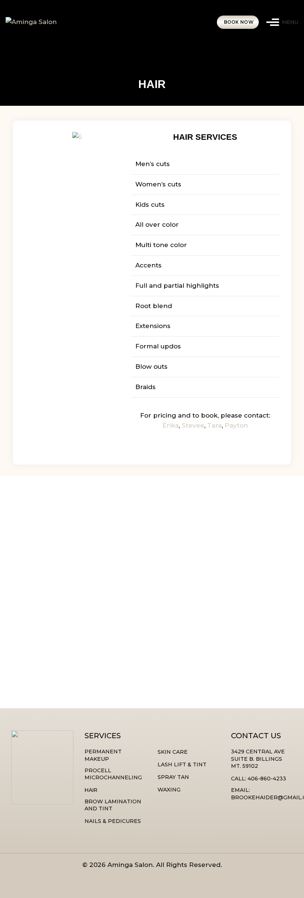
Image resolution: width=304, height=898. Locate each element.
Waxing (169, 789)
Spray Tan (173, 777)
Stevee (193, 425)
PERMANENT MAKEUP (103, 755)
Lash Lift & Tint (182, 764)
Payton (236, 425)
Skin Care (173, 752)
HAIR (91, 790)
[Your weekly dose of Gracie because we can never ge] (38, 666)
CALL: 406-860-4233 (258, 778)
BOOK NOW (239, 22)
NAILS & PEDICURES (113, 821)
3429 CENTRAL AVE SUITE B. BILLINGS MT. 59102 (258, 758)
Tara (214, 425)
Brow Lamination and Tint (113, 805)
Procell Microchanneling (113, 774)
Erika (170, 425)
